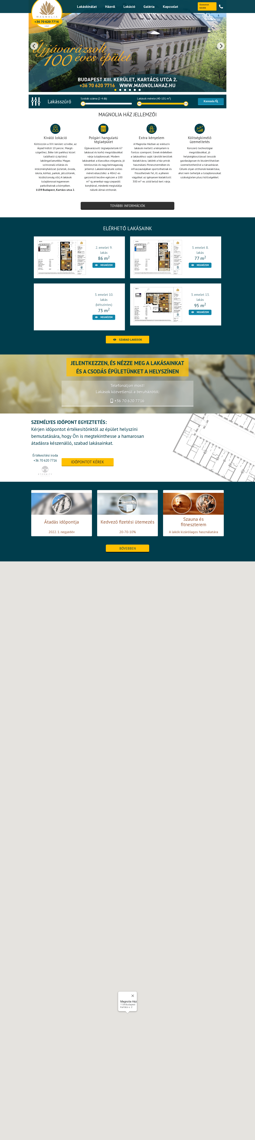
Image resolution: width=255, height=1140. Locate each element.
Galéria (149, 6)
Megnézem (106, 265)
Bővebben (127, 548)
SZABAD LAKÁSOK (130, 339)
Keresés (209, 101)
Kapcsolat (170, 6)
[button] (127, 1015)
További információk (127, 205)
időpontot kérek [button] (87, 461)
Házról (110, 6)
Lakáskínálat (87, 6)
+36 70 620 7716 (129, 400)
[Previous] (34, 46)
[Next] (221, 46)
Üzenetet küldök (204, 6)
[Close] (133, 996)
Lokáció (129, 6)
